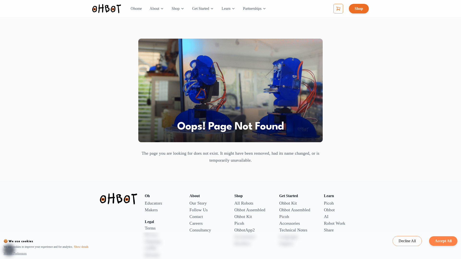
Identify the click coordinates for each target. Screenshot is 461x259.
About (154, 8)
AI (326, 216)
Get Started (200, 8)
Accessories (289, 223)
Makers (151, 209)
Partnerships (252, 8)
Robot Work (334, 223)
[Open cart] (338, 8)
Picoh (239, 223)
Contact (196, 216)
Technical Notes (293, 230)
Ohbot (329, 209)
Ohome (136, 8)
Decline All (407, 241)
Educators (153, 203)
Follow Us (198, 209)
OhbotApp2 (244, 230)
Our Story (198, 203)
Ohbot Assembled (249, 209)
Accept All (443, 241)
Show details (81, 246)
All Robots (243, 203)
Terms (150, 228)
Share (329, 230)
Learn (226, 8)
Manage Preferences (15, 253)
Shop (176, 8)
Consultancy (200, 230)
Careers (196, 223)
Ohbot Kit (243, 216)
